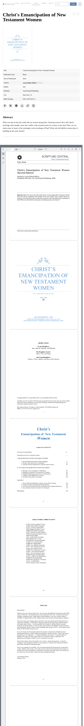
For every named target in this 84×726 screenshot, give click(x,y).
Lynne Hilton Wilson (29, 83)
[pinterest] (16, 106)
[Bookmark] (3, 158)
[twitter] (11, 106)
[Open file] (68, 149)
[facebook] (5, 106)
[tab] (3, 154)
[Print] (76, 149)
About (51, 3)
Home (17, 3)
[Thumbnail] (3, 153)
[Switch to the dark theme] (61, 149)
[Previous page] (6, 149)
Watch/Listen (25, 3)
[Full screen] (65, 149)
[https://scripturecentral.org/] (60, 159)
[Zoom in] (45, 149)
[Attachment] (3, 162)
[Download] (72, 149)
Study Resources (36, 4)
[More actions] (79, 149)
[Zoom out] (35, 149)
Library (44, 3)
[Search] (3, 149)
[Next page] (19, 149)
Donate (73, 4)
